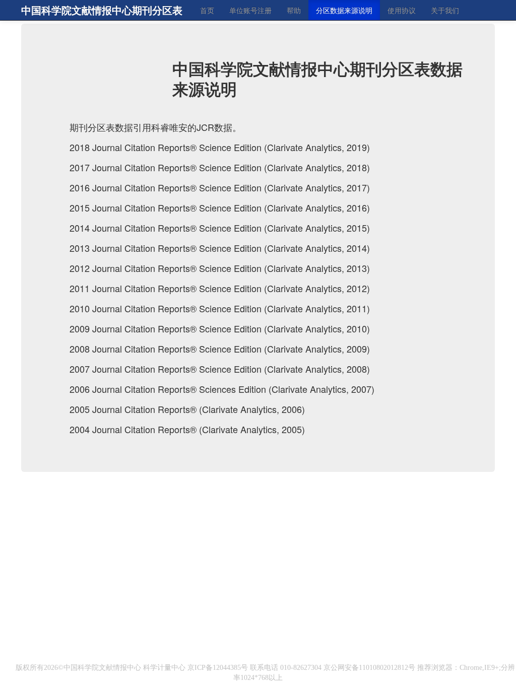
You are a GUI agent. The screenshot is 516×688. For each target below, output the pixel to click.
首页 (207, 10)
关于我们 (445, 10)
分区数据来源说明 (344, 10)
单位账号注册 (250, 10)
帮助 (294, 10)
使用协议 (402, 10)
